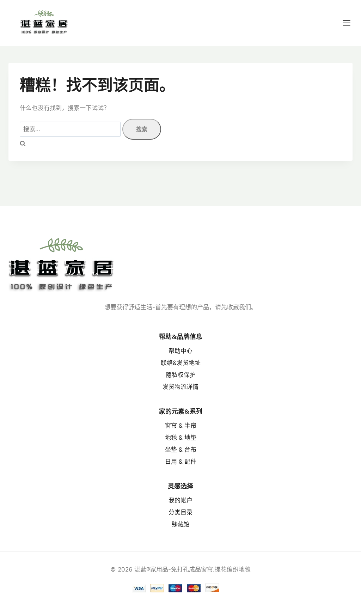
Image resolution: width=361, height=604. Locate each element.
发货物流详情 (180, 386)
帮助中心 (180, 350)
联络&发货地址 (181, 362)
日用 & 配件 (180, 461)
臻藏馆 (181, 524)
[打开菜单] (350, 22)
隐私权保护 (181, 374)
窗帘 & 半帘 (180, 425)
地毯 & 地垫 (180, 437)
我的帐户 (180, 500)
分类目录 (180, 512)
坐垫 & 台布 (180, 449)
